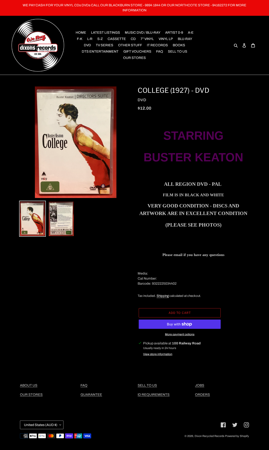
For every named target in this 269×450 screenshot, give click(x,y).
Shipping (163, 295)
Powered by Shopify (237, 436)
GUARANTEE (91, 394)
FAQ (83, 385)
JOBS (199, 385)
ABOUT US (28, 385)
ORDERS (202, 394)
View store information (157, 354)
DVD (142, 100)
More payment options (179, 334)
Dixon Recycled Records (209, 436)
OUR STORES (31, 394)
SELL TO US (147, 385)
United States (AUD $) (40, 425)
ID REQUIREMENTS (154, 394)
